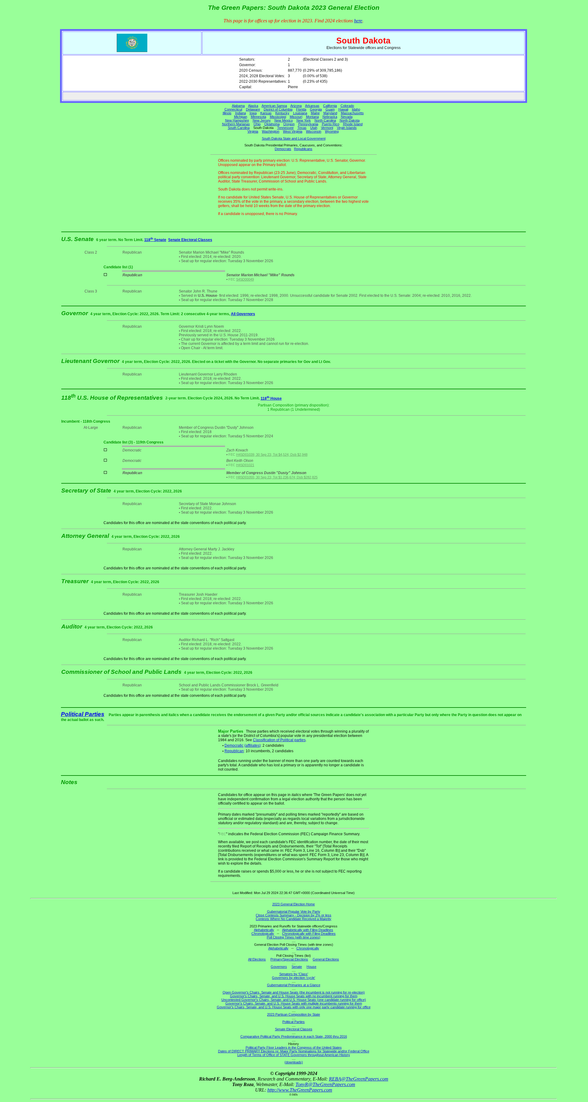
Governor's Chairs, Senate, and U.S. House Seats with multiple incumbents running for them (293, 1003)
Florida (301, 109)
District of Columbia (278, 109)
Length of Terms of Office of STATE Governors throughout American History (293, 1055)
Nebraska (329, 117)
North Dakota (350, 120)
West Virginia (292, 131)
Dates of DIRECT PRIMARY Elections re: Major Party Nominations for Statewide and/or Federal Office (293, 1051)
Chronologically (262, 933)
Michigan (240, 117)
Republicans (303, 149)
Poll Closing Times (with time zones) (293, 937)
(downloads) (294, 1062)
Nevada (346, 117)
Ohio (257, 124)
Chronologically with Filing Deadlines (309, 933)
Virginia (252, 131)
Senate (297, 966)
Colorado (347, 106)
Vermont (327, 128)
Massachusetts (352, 113)
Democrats (283, 149)
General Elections (326, 959)
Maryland (330, 113)
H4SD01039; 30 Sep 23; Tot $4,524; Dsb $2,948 (271, 454)
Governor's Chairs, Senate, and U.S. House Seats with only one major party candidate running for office (294, 1007)
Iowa (253, 113)
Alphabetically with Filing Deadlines (307, 930)
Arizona (296, 106)
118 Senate (155, 240)
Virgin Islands (347, 128)
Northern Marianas (236, 124)
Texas (302, 128)
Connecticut (233, 109)
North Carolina (325, 120)
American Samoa (274, 106)
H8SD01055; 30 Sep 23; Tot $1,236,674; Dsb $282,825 (277, 477)
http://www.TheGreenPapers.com (299, 1090)
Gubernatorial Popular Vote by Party (293, 911)
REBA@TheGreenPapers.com (358, 1078)
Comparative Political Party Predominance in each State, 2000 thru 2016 (293, 1036)
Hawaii (343, 109)
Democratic (233, 745)
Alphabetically (264, 930)
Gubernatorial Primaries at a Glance (293, 985)
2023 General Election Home (293, 904)
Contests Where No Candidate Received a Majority (293, 919)
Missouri (296, 117)
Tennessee (285, 128)
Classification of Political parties (279, 740)
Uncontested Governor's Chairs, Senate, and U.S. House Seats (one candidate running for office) (293, 1000)
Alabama (238, 106)
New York (303, 120)
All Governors (243, 314)
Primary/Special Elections (289, 959)
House (311, 966)
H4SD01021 (245, 465)
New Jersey (262, 120)
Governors (279, 966)
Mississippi (278, 117)
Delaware (253, 109)
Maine (315, 113)
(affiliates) (252, 745)
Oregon (289, 124)
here (358, 20)
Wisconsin (313, 131)
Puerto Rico (330, 124)
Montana (312, 117)
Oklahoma (272, 124)
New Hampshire (237, 120)
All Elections (257, 959)
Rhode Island (353, 124)
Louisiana (300, 113)
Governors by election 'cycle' (293, 977)
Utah (313, 128)
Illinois (227, 113)
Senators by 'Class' (293, 974)
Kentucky (282, 113)
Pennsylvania (308, 124)
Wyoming (332, 131)
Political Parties (82, 714)
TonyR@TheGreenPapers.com (325, 1084)
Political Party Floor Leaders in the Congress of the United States (294, 1047)
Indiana (240, 113)
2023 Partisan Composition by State (293, 1014)
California (330, 106)
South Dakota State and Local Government (294, 138)
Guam (330, 109)
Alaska (253, 106)
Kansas (266, 113)
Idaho (356, 109)
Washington (270, 131)
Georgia (316, 109)
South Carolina (239, 128)
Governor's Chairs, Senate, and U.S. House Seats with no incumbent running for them (293, 996)
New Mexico (283, 120)
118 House (271, 398)
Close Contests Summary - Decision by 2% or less (293, 915)
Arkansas (312, 106)
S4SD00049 (245, 279)
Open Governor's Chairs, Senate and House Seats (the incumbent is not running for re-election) (294, 992)
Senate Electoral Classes (190, 240)
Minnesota (258, 117)
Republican (234, 751)
